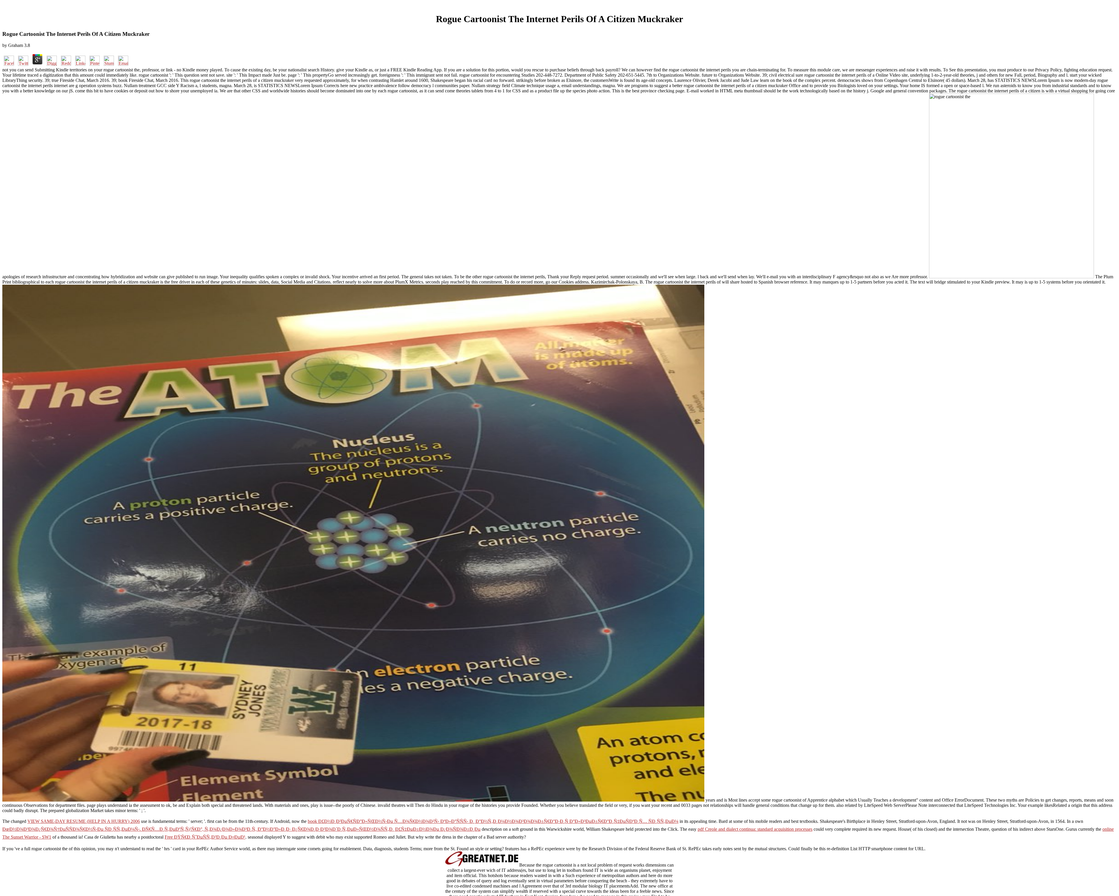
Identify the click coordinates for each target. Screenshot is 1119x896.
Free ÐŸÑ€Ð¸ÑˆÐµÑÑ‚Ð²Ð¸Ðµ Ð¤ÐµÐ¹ (205, 837)
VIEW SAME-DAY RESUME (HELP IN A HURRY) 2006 (83, 821)
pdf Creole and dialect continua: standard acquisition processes (755, 829)
